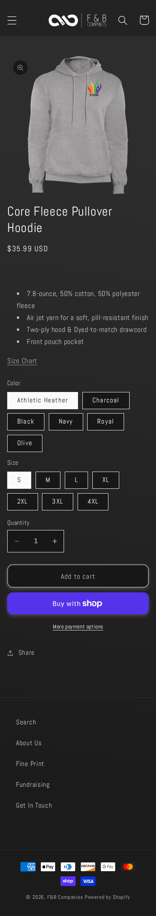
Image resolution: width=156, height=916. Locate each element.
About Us (29, 743)
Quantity (18, 523)
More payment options (78, 626)
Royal (105, 421)
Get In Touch (34, 805)
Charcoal (106, 400)
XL (105, 480)
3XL (57, 501)
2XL (22, 501)
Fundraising (33, 784)
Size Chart (22, 360)
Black (25, 421)
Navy (66, 421)
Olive (24, 443)
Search (26, 722)
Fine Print (30, 764)
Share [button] (26, 652)
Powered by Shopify (107, 897)
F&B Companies (65, 897)
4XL (93, 501)
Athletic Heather (42, 400)
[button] (12, 20)
